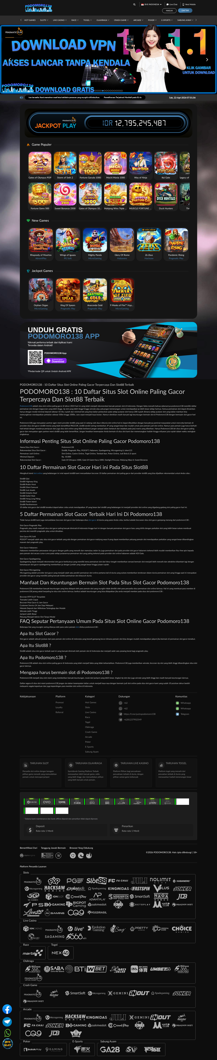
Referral (59, 712)
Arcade (137, 20)
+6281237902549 (133, 720)
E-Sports (166, 20)
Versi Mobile (190, 4)
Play (69, 126)
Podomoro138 (26, 406)
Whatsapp (186, 703)
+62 (126, 703)
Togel (86, 20)
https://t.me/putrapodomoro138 (140, 714)
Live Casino (59, 20)
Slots (43, 20)
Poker (151, 20)
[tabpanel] (108, 59)
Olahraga (102, 20)
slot (77, 627)
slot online (38, 473)
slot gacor (92, 520)
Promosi (60, 702)
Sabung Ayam (184, 20)
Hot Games (30, 20)
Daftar (185, 10)
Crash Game (120, 20)
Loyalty (59, 707)
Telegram (185, 714)
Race (74, 20)
